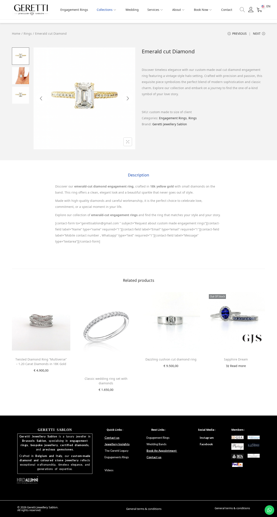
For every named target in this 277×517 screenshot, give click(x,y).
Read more (238, 366)
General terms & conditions (143, 509)
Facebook (206, 444)
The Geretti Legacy (117, 450)
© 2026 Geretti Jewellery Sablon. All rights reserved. (37, 508)
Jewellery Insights (117, 444)
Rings (28, 33)
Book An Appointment (162, 450)
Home (16, 33)
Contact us (112, 437)
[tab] (138, 175)
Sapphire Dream (236, 359)
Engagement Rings (173, 118)
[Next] (127, 98)
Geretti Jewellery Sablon (169, 124)
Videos (109, 470)
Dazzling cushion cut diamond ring (170, 359)
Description (138, 175)
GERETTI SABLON (55, 430)
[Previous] (41, 98)
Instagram (207, 437)
